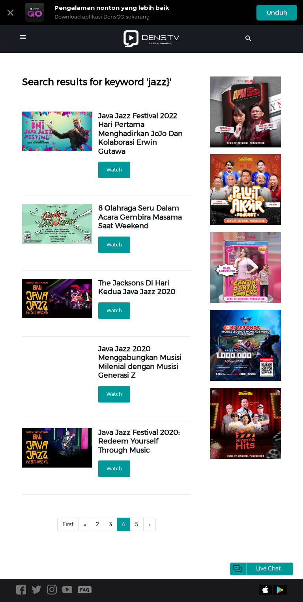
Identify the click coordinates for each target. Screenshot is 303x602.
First (68, 524)
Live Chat (268, 568)
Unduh (277, 12)
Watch (114, 170)
